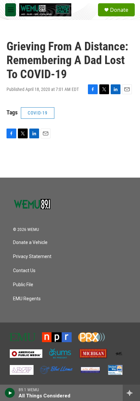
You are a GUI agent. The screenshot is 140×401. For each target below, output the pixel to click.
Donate (119, 10)
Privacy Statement (32, 256)
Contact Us (24, 270)
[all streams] (131, 393)
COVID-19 (38, 112)
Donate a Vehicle (30, 242)
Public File (23, 284)
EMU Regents (27, 298)
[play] (10, 393)
